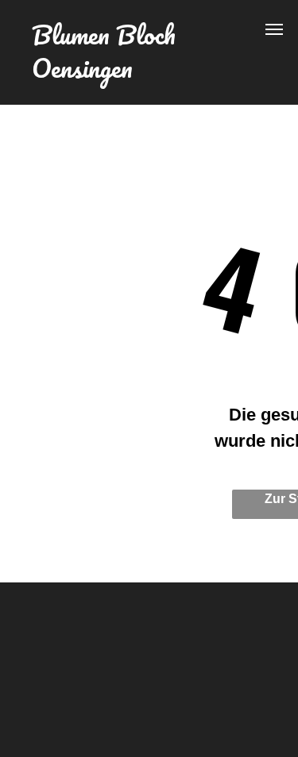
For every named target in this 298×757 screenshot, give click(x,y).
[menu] (274, 29)
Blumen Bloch (104, 34)
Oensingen (82, 68)
